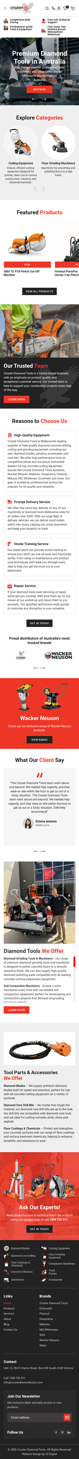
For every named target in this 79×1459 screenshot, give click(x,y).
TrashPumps (53, 1272)
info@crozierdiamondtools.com (23, 1382)
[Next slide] (44, 99)
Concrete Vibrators (22, 1271)
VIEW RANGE (39, 739)
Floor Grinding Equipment (57, 1256)
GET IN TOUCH (39, 623)
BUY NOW (39, 89)
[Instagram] (62, 1432)
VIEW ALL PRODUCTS (39, 291)
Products (9, 1308)
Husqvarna (46, 1319)
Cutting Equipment (59, 1248)
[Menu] (5, 8)
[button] (65, 8)
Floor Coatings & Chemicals (20, 1264)
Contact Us (10, 1329)
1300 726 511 (53, 8)
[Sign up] (67, 1417)
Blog (6, 1324)
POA (27, 264)
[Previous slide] (34, 99)
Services (9, 1313)
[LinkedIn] (69, 1432)
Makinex (45, 1324)
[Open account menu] (59, 8)
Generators (17, 1279)
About (7, 1319)
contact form (32, 1219)
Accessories (55, 1279)
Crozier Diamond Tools (54, 1303)
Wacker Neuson (49, 1340)
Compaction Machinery (62, 1263)
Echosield (46, 1308)
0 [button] (67, 7)
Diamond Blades (20, 1248)
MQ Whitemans (49, 1329)
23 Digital (51, 1454)
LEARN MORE (16, 399)
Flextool (44, 1313)
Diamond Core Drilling (23, 1255)
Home (7, 1303)
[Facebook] (56, 1432)
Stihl (42, 1335)
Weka (43, 1345)
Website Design (31, 1454)
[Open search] (47, 8)
